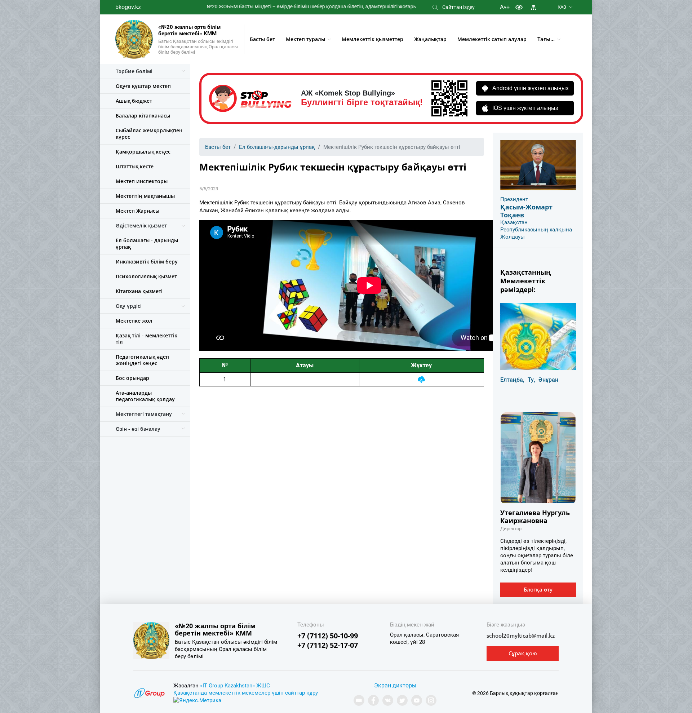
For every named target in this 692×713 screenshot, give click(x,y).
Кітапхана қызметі (139, 291)
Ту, (531, 379)
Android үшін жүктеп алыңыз (530, 88)
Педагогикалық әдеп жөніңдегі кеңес (142, 360)
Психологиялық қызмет (146, 276)
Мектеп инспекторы (142, 181)
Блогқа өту (538, 589)
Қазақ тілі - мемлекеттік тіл (146, 338)
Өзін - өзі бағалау (138, 428)
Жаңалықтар (430, 39)
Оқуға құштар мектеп (143, 86)
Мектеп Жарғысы (137, 210)
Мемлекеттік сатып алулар (492, 39)
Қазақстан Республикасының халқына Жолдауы (536, 229)
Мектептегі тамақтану (144, 414)
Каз (562, 7)
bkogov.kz (128, 7)
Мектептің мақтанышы (145, 195)
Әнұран (548, 379)
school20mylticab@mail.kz (521, 635)
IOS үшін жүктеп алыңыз (525, 108)
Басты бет (262, 39)
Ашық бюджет (134, 100)
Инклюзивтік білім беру (147, 261)
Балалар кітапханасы (143, 115)
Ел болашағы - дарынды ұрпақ (147, 243)
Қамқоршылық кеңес (143, 151)
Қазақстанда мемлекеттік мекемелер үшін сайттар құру (245, 693)
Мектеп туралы (305, 39)
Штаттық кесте (135, 166)
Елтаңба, (512, 379)
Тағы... (546, 39)
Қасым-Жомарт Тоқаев (526, 211)
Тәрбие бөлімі (134, 71)
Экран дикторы (395, 685)
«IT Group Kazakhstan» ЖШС (235, 685)
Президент (514, 199)
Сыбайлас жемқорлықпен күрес (149, 133)
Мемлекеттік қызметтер (372, 39)
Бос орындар (132, 378)
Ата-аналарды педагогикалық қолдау (145, 396)
